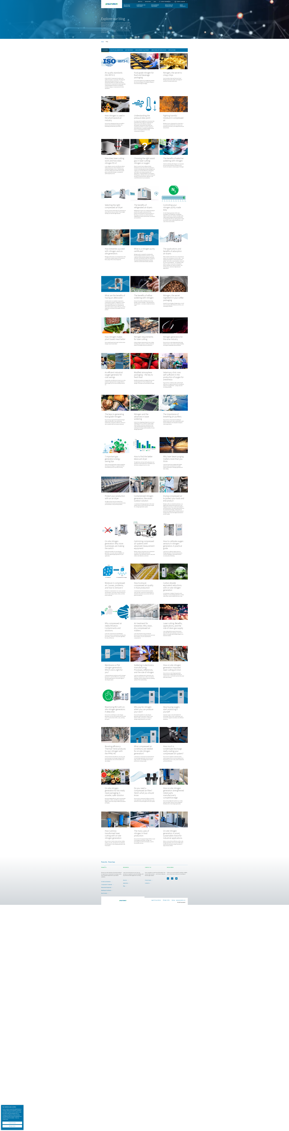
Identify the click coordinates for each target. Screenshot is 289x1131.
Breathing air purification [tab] (158, 50)
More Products (182, 5)
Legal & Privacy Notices (156, 900)
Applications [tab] (171, 50)
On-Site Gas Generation (127, 5)
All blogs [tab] (105, 50)
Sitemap (173, 900)
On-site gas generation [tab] (116, 50)
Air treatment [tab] (129, 50)
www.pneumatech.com (180, 900)
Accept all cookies (12, 1122)
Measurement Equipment (155, 5)
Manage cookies (166, 900)
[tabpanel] (144, 452)
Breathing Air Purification (169, 5)
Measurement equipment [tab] (142, 50)
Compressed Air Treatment (141, 5)
